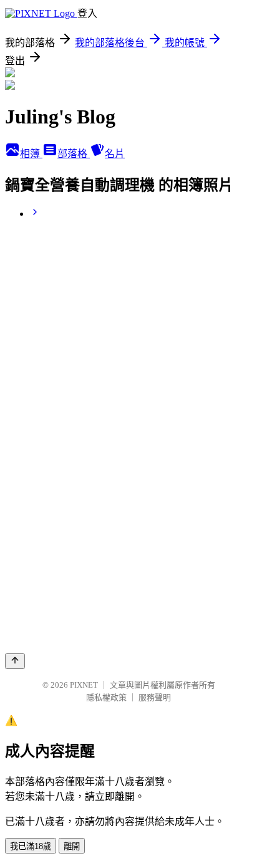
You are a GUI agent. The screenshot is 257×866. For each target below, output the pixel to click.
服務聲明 (154, 697)
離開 (72, 846)
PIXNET (84, 685)
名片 (115, 153)
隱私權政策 (106, 697)
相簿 (31, 153)
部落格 (73, 153)
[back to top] (15, 661)
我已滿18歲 (30, 846)
